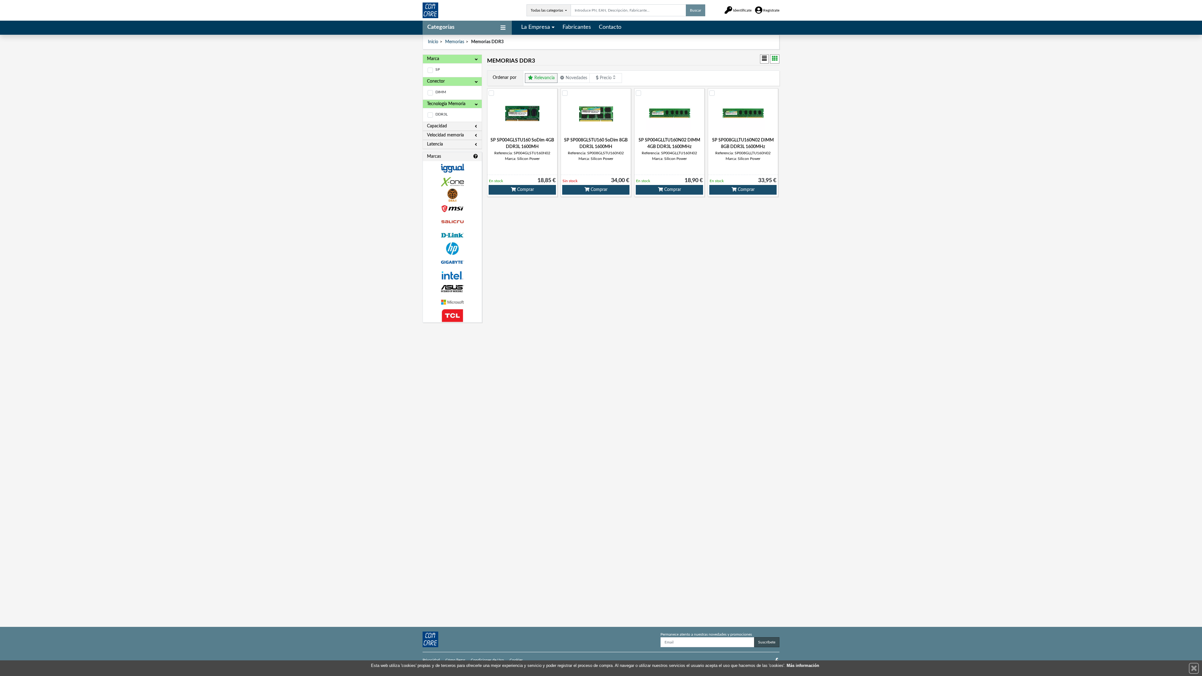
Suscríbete (766, 642)
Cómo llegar (455, 660)
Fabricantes (576, 27)
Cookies (516, 660)
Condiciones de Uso (487, 660)
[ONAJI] (452, 195)
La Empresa (535, 27)
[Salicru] (452, 222)
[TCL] (452, 315)
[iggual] (452, 168)
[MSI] (452, 208)
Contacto (610, 27)
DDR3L (441, 114)
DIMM (440, 92)
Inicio (433, 42)
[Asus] (452, 288)
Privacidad (431, 660)
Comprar (525, 189)
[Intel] (452, 275)
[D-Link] (452, 235)
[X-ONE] (452, 181)
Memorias (454, 42)
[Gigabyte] (452, 262)
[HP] (452, 248)
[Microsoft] (452, 302)
